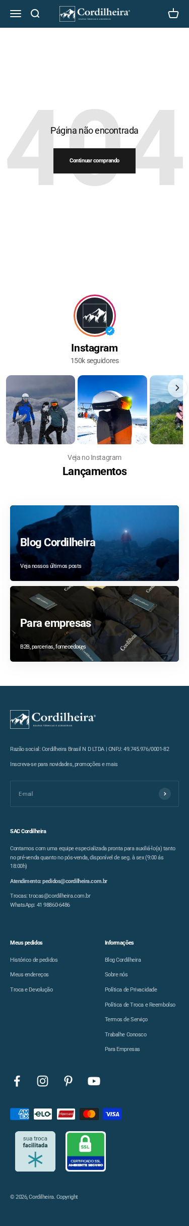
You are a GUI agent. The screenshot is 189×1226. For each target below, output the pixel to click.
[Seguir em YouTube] (94, 1081)
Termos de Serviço (126, 1019)
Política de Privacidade (131, 989)
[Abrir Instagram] (40, 409)
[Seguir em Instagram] (42, 1081)
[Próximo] (177, 387)
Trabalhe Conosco (126, 1034)
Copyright (67, 1197)
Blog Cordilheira (123, 960)
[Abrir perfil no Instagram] (95, 316)
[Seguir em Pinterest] (68, 1081)
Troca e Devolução (31, 989)
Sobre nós (116, 974)
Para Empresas (122, 1049)
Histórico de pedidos (33, 960)
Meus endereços (29, 974)
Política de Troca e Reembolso (140, 1005)
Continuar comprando (94, 160)
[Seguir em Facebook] (17, 1081)
